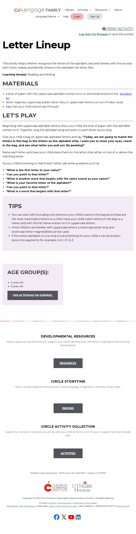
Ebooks (68, 408)
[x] (64, 516)
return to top (123, 506)
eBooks (69, 9)
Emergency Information (85, 503)
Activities (83, 9)
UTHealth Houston (48, 503)
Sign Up (94, 16)
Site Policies (12, 506)
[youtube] (71, 516)
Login (77, 16)
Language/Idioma (45, 16)
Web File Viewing (27, 506)
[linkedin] (79, 516)
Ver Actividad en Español (33, 295)
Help (65, 16)
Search (118, 9)
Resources (101, 9)
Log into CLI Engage (93, 34)
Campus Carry (65, 503)
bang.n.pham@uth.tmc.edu (63, 506)
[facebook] (57, 516)
